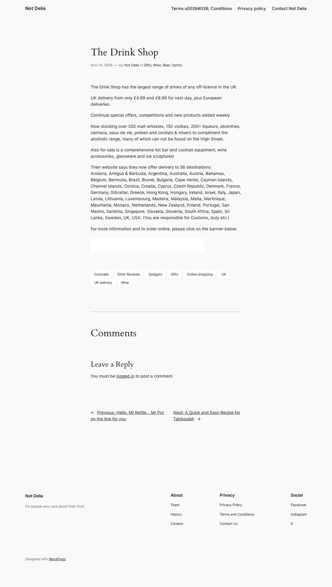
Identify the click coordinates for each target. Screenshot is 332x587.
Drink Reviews (128, 274)
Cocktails (101, 274)
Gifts (147, 65)
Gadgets (155, 274)
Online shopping (200, 274)
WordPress (57, 559)
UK (223, 274)
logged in (125, 376)
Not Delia (35, 8)
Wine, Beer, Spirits (167, 65)
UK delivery (103, 282)
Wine (125, 282)
